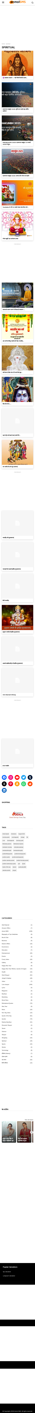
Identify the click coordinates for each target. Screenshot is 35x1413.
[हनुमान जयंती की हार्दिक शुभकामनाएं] (17, 617)
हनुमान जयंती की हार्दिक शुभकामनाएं (11, 632)
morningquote (10, 840)
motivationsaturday (18, 847)
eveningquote (15, 837)
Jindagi (22, 837)
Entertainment (6, 953)
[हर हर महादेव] (17, 751)
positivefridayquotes (7, 853)
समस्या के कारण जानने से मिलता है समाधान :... (14, 309)
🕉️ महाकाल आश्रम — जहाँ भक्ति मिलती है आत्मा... (15, 78)
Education (4, 950)
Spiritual (4, 1041)
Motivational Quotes (18, 843)
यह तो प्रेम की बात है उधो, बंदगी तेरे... (11, 435)
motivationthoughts (18, 850)
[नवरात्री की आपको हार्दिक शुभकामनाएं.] (17, 554)
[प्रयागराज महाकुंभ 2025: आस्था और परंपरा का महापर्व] (17, 161)
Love (4, 840)
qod (19, 863)
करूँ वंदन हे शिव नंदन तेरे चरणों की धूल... (12, 372)
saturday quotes (6, 870)
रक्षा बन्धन (4, 1059)
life (27, 837)
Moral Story (5, 1000)
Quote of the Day (6, 1016)
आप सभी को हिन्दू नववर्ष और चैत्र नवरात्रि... (13, 341)
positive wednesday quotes (9, 863)
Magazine (4, 990)
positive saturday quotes (8, 860)
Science (4, 1031)
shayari (14, 870)
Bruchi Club (5, 937)
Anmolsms (13, 834)
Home (3, 44)
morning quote (19, 840)
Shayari (4, 1034)
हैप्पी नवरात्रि (6, 600)
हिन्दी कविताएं (5, 1063)
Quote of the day (6, 867)
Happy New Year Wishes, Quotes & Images (14, 968)
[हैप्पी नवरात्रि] (17, 586)
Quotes (14, 867)
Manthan (4, 994)
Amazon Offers (6, 928)
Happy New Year (6, 965)
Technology (5, 1050)
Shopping (4, 1037)
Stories (4, 1047)
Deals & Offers (6, 943)
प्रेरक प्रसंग (4, 1056)
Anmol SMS (5, 931)
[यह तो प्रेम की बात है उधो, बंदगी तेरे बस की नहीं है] (17, 420)
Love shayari (5, 984)
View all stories (29, 1119)
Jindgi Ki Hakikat (6, 978)
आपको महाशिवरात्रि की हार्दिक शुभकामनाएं (13, 663)
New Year (4, 1006)
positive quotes (6, 857)
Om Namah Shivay (9, 695)
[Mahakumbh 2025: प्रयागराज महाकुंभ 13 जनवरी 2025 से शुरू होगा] (17, 128)
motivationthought (7, 850)
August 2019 (21, 834)
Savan (3, 1028)
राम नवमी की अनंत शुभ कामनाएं (10, 467)
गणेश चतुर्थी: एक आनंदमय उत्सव (10, 238)
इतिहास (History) (6, 1053)
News (3, 1009)
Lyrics (3, 987)
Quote (23, 863)
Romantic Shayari (7, 1025)
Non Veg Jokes (6, 1012)
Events (4, 956)
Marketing (4, 997)
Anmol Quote (6, 834)
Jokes (3, 981)
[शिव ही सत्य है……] (17, 389)
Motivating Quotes (7, 843)
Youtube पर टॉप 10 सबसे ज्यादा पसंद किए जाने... (16, 207)
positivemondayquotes (20, 853)
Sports (3, 1044)
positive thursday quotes (22, 860)
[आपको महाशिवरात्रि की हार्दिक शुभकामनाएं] (17, 648)
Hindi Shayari (5, 975)
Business (4, 940)
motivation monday (7, 847)
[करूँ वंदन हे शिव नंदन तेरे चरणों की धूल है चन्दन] (17, 358)
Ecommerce (5, 947)
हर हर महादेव (6, 765)
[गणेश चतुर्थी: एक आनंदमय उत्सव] (17, 224)
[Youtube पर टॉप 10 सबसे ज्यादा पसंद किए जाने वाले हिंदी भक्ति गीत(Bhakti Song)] (17, 192)
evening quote (6, 837)
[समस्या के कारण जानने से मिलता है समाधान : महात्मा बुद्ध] (17, 295)
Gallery (4, 962)
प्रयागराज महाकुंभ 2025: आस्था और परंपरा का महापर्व (16, 176)
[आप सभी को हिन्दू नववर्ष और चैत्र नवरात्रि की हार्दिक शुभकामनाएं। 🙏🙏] (17, 326)
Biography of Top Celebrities (10, 934)
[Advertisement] (17, 22)
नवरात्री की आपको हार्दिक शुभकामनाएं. (12, 569)
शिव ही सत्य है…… (7, 404)
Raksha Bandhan (7, 1022)
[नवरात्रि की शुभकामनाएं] (17, 523)
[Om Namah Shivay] (17, 680)
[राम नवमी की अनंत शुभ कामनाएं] (17, 452)
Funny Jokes (5, 959)
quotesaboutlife (22, 867)
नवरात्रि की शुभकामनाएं (8, 537)
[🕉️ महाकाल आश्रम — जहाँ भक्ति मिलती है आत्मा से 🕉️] (17, 63)
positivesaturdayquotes (17, 857)
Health (3, 972)
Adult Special (5, 925)
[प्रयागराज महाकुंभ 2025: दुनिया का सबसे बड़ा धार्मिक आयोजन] (17, 94)
